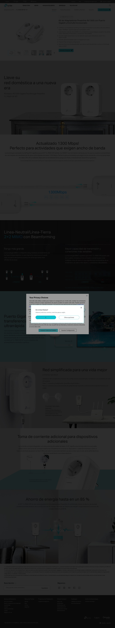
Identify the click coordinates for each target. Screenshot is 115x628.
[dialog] (57, 314)
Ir (45, 317)
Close (81, 307)
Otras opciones (69, 317)
